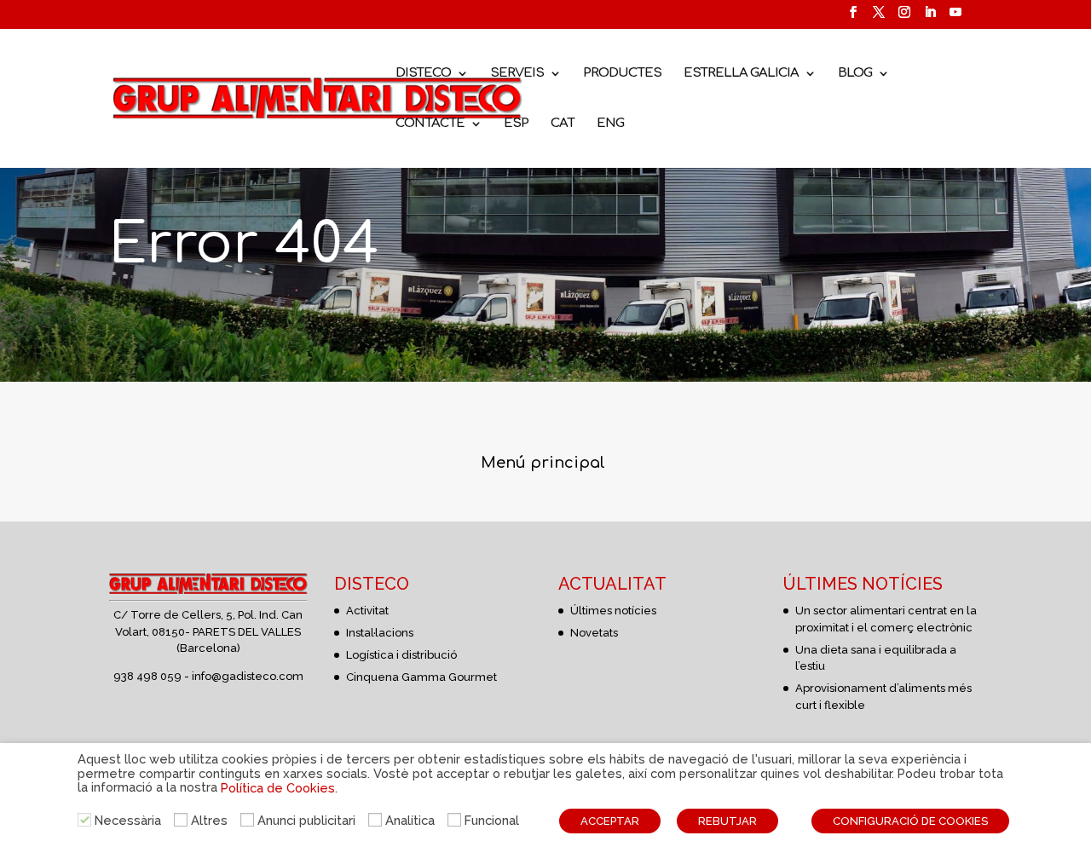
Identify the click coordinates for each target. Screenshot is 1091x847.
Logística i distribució (401, 654)
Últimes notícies (613, 610)
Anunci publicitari (306, 820)
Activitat (367, 610)
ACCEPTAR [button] (609, 821)
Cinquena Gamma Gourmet (421, 677)
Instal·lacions (379, 632)
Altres (209, 820)
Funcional (492, 820)
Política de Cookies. (279, 788)
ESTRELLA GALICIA (741, 73)
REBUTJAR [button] (727, 821)
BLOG (855, 73)
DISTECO (423, 73)
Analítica (410, 820)
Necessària (128, 820)
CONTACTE (430, 124)
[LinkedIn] (930, 17)
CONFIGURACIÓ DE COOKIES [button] (910, 821)
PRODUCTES (622, 73)
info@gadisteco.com (247, 676)
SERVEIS (517, 73)
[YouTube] (955, 17)
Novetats (594, 632)
